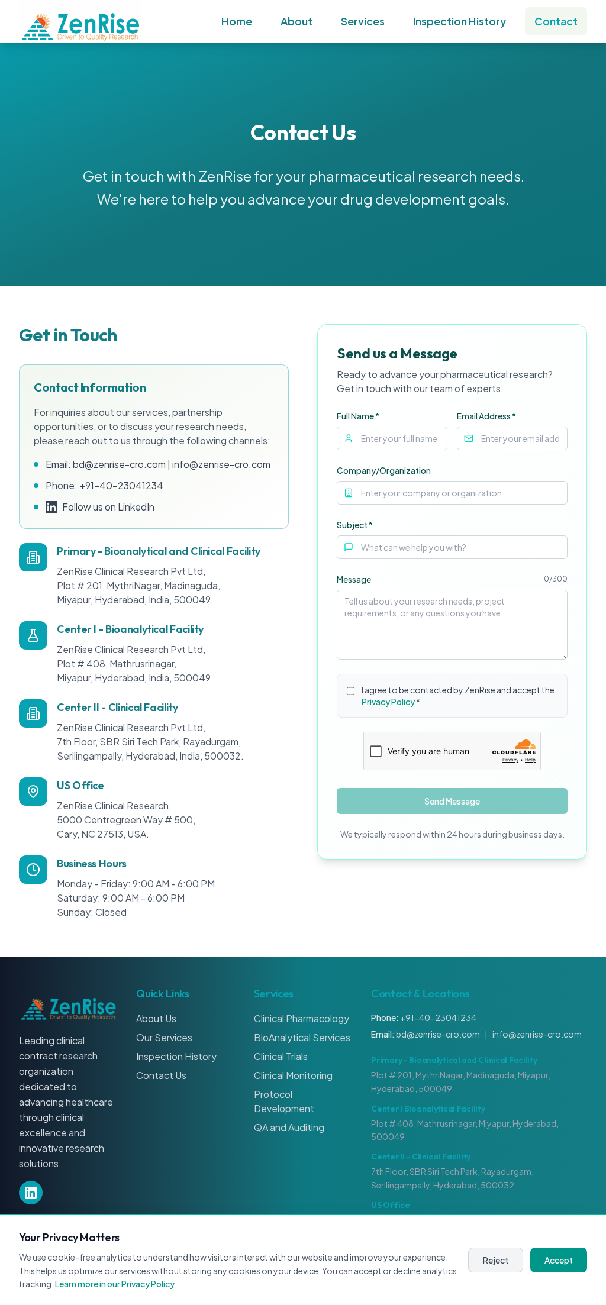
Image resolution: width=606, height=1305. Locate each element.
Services (363, 21)
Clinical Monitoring (293, 1075)
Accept (558, 1260)
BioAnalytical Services (302, 1037)
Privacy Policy (388, 701)
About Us (156, 1018)
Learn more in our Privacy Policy (115, 1283)
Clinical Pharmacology (301, 1018)
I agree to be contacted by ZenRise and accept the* (458, 695)
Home (236, 21)
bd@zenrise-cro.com (119, 464)
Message (354, 579)
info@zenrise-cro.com (221, 464)
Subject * (355, 524)
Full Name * (358, 416)
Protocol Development (284, 1101)
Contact (556, 21)
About (296, 21)
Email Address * (486, 416)
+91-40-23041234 (121, 485)
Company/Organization (384, 470)
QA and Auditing (289, 1127)
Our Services (164, 1037)
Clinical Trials (281, 1056)
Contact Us (161, 1075)
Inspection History (459, 21)
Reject (495, 1260)
